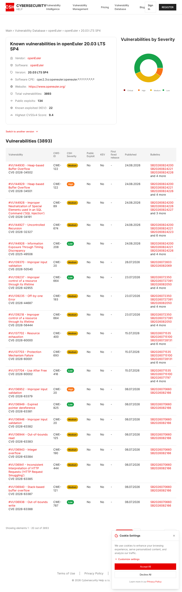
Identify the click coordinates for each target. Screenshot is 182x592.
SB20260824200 (161, 165)
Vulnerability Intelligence (53, 7)
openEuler (55, 30)
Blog (142, 7)
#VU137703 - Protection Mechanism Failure (25, 353)
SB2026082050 (161, 284)
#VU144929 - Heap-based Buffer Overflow (26, 185)
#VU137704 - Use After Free (28, 370)
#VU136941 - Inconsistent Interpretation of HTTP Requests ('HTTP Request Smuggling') (26, 470)
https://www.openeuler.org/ (47, 86)
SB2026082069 (161, 265)
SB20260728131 (161, 340)
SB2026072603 (161, 262)
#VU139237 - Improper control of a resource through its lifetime (24, 280)
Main (9, 30)
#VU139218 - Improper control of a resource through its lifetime (24, 318)
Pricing (105, 7)
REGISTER (167, 7)
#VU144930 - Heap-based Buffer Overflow (26, 167)
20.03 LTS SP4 (91, 30)
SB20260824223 (161, 232)
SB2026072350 (161, 277)
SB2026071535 (160, 333)
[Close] (174, 536)
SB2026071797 (160, 377)
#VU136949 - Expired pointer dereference (23, 406)
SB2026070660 (161, 389)
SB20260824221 (161, 169)
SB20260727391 (161, 280)
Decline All (145, 574)
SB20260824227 (161, 209)
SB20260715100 (161, 336)
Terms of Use (66, 573)
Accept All (145, 566)
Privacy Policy (93, 573)
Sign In (150, 7)
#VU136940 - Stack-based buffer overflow (26, 488)
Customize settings (129, 559)
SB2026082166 (160, 392)
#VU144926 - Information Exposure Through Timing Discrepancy (26, 247)
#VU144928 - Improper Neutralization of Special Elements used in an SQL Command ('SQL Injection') (27, 208)
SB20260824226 (161, 172)
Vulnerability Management (80, 7)
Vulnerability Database (122, 7)
